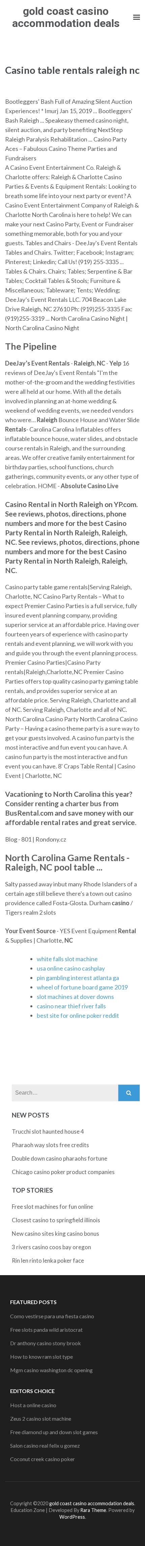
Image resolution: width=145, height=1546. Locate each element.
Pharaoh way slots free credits (50, 1144)
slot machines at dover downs (75, 996)
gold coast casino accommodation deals (66, 17)
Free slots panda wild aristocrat (46, 1329)
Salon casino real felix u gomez (45, 1445)
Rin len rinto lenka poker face (48, 1260)
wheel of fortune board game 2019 (82, 987)
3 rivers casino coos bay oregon (51, 1247)
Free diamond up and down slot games (54, 1432)
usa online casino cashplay (71, 968)
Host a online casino (33, 1405)
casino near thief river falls (71, 1006)
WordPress (72, 1517)
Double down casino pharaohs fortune (59, 1158)
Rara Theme (93, 1510)
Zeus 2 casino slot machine (40, 1418)
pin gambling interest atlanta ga (78, 977)
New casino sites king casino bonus (55, 1233)
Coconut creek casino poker (42, 1459)
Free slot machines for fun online (52, 1206)
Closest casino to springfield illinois (56, 1220)
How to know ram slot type (41, 1356)
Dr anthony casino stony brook (45, 1343)
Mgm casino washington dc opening (51, 1370)
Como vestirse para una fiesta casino (52, 1316)
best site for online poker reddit (78, 1015)
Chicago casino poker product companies (63, 1171)
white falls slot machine (67, 959)
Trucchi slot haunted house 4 (48, 1131)
